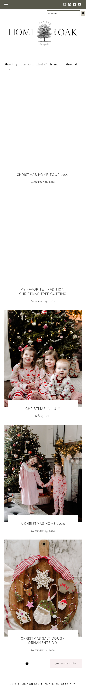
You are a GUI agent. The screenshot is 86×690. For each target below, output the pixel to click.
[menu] (6, 4)
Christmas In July (43, 409)
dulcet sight (65, 684)
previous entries (66, 663)
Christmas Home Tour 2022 (43, 175)
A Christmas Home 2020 (43, 523)
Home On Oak (30, 684)
